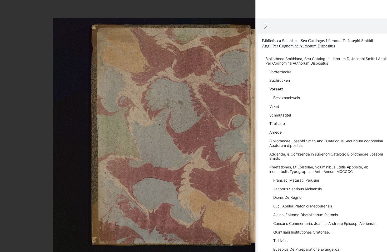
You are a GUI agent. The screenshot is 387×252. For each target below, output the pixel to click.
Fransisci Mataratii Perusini (296, 180)
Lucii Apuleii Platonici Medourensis (302, 206)
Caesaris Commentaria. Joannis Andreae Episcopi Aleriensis (324, 223)
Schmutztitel (280, 115)
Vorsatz (276, 89)
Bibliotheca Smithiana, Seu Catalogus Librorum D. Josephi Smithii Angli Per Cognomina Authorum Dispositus (325, 60)
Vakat (274, 106)
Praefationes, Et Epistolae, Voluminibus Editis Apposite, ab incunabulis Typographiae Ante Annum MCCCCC (319, 169)
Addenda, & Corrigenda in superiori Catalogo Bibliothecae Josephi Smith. (326, 156)
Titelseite (277, 123)
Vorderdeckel (280, 72)
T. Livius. (281, 240)
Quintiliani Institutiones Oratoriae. (301, 232)
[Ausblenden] (265, 26)
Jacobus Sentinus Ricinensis (297, 189)
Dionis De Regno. (287, 197)
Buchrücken (279, 80)
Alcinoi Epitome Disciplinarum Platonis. (306, 214)
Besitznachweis (286, 97)
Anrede (275, 132)
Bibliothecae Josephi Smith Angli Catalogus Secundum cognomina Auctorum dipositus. (326, 143)
